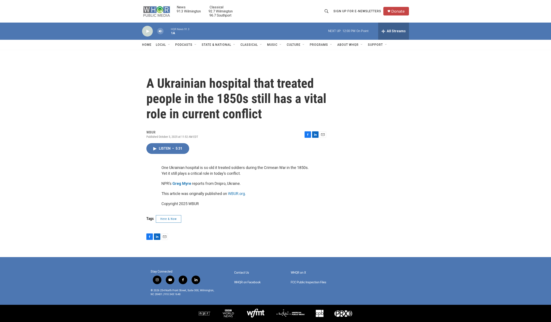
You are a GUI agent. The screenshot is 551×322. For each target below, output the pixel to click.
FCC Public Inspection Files (308, 282)
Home (147, 44)
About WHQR (348, 44)
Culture (293, 44)
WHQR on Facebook (247, 282)
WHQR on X (298, 272)
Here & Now (168, 219)
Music (272, 44)
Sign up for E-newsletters (357, 11)
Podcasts (183, 44)
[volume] (160, 31)
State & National (216, 44)
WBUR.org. (237, 193)
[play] (147, 31)
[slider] (167, 31)
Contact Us (241, 272)
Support (375, 44)
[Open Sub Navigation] (169, 44)
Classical (249, 44)
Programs (319, 44)
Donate (398, 11)
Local (161, 44)
